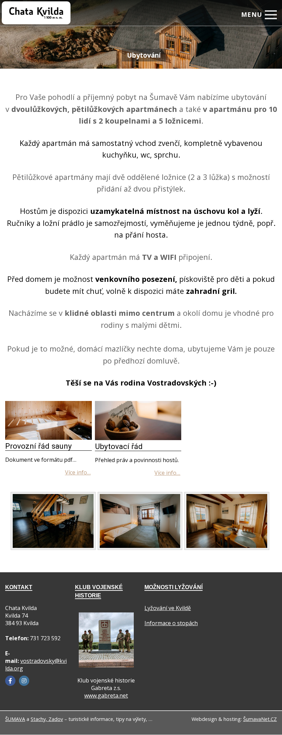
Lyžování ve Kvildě (167, 608)
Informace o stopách (171, 623)
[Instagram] (24, 681)
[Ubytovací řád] (138, 438)
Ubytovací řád (119, 446)
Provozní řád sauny (38, 445)
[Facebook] (10, 681)
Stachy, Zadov (47, 719)
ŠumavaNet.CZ (260, 719)
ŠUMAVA (15, 719)
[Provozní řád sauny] (48, 437)
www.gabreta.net (106, 695)
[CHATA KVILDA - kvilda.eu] (29, 8)
